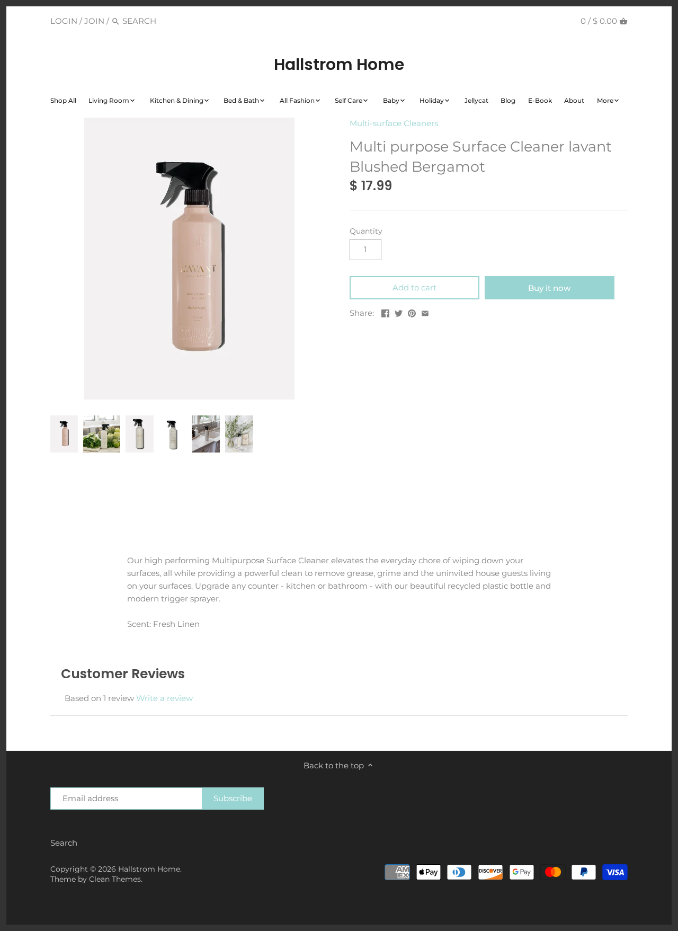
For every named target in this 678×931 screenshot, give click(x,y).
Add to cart (414, 287)
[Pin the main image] (412, 312)
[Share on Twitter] (399, 312)
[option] (64, 434)
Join (94, 21)
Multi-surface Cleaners (394, 123)
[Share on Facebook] (385, 312)
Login (63, 21)
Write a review (164, 698)
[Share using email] (425, 312)
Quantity (366, 231)
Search (63, 843)
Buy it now (549, 288)
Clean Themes (115, 879)
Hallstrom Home (339, 65)
